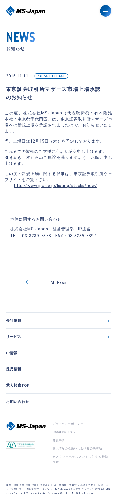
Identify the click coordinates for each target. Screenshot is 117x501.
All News (58, 282)
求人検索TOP (18, 385)
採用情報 (14, 369)
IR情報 (12, 353)
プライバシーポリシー (68, 423)
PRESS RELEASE (51, 76)
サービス (14, 336)
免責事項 (59, 440)
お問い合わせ (18, 401)
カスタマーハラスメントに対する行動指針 (80, 459)
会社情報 (14, 320)
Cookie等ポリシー (66, 432)
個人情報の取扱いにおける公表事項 (77, 448)
